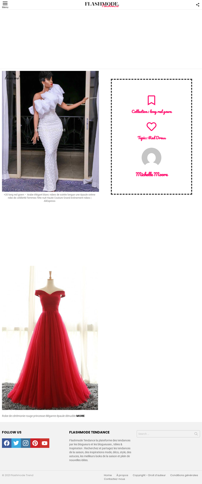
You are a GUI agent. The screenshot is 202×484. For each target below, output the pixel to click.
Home (108, 475)
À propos (122, 475)
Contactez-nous (114, 479)
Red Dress (157, 137)
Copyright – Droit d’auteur (149, 475)
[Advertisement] (101, 39)
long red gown (161, 111)
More (80, 416)
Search (196, 434)
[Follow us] (197, 5)
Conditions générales (184, 475)
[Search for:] (168, 433)
